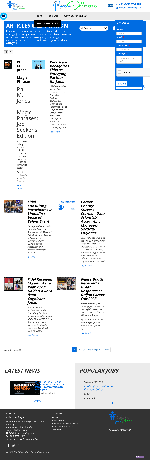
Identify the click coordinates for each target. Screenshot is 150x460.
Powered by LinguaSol (120, 429)
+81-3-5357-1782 (129, 4)
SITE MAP (56, 429)
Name (120, 29)
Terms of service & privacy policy (22, 439)
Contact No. (123, 45)
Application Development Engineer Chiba (99, 388)
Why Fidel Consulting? (75, 16)
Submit (122, 83)
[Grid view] (11, 52)
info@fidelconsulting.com (129, 7)
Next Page (93, 349)
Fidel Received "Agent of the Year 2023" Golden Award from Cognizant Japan (39, 291)
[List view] (6, 52)
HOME (55, 417)
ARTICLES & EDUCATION (63, 426)
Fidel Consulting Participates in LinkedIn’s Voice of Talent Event (39, 211)
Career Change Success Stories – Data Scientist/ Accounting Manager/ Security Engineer (92, 217)
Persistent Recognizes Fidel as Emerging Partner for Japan (59, 72)
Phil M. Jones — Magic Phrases (24, 72)
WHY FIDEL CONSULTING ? (64, 423)
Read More (19, 187)
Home (39, 16)
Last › (106, 349)
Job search (53, 16)
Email (120, 37)
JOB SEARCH (58, 420)
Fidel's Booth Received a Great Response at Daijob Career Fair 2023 (92, 289)
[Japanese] (110, 5)
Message (121, 53)
